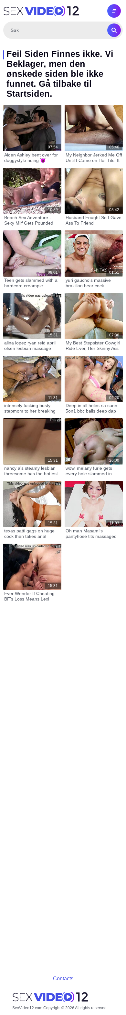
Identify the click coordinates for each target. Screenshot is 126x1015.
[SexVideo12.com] (41, 10)
